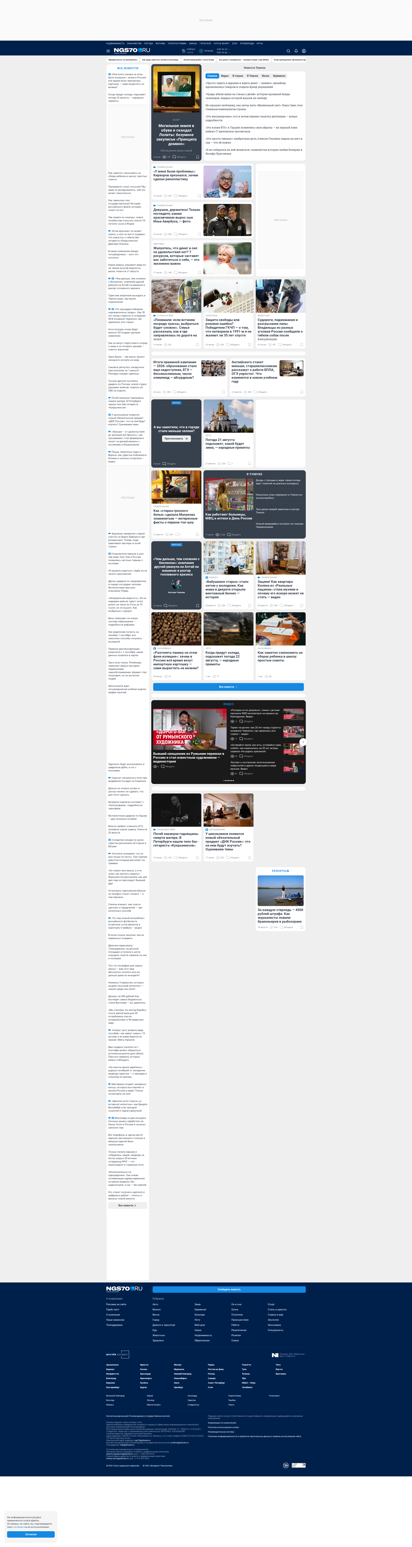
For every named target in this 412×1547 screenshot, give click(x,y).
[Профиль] (304, 50)
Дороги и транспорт (164, 1325)
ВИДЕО (228, 704)
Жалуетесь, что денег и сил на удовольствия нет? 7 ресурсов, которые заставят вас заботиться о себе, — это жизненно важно (176, 256)
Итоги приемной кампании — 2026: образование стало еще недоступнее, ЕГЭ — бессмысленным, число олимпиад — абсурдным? (175, 369)
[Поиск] (288, 50)
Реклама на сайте (116, 1304)
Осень (234, 1309)
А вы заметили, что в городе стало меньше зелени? (176, 429)
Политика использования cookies (223, 1427)
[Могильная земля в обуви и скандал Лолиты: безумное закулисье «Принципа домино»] (176, 89)
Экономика (274, 1325)
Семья (235, 1340)
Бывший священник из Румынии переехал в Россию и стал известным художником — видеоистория (188, 757)
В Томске (254, 474)
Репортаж (280, 871)
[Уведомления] (296, 50)
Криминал (200, 1309)
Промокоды (247, 43)
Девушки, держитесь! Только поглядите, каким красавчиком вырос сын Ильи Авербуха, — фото (176, 215)
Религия (236, 1335)
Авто (155, 1304)
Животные (159, 1335)
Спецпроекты (275, 1330)
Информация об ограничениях (222, 1423)
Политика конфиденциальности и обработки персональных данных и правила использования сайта (254, 1436)
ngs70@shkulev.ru (142, 1440)
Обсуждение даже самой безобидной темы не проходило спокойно (176, 154)
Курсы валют (221, 43)
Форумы (160, 43)
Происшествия (239, 1319)
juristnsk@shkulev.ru (180, 1443)
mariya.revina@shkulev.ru (117, 1458)
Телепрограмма (177, 43)
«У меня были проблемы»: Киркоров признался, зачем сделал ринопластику (175, 175)
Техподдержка (114, 1325)
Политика (237, 1314)
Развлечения (238, 1330)
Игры (260, 43)
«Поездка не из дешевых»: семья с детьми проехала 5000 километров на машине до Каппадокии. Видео (255, 713)
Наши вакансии (115, 1319)
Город (156, 1319)
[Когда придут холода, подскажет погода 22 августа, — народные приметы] (228, 629)
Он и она (236, 1304)
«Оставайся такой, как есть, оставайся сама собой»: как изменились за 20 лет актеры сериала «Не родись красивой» (255, 748)
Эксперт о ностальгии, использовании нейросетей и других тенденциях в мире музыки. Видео (253, 765)
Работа (235, 1325)
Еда (155, 1330)
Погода (148, 43)
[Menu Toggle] (108, 50)
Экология (273, 1319)
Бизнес (157, 1309)
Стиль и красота (277, 1309)
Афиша (193, 43)
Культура (200, 1314)
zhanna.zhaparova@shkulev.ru (119, 1454)
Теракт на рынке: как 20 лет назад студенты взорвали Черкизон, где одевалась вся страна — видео (255, 730)
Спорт (271, 1304)
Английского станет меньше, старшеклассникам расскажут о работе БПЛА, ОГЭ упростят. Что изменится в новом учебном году (254, 371)
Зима (198, 1304)
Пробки (206, 50)
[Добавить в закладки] (198, 157)
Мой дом (200, 1325)
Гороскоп (205, 43)
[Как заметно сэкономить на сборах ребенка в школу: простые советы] (281, 629)
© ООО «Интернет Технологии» (158, 1465)
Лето (197, 1319)
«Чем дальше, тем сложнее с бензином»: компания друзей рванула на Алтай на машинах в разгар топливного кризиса (176, 566)
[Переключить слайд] (303, 742)
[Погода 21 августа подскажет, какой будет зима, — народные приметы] (228, 416)
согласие (18, 1527)
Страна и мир (275, 1314)
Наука (198, 1330)
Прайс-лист (112, 1309)
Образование (202, 1340)
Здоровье (158, 1340)
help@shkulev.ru (127, 1445)
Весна (156, 1314)
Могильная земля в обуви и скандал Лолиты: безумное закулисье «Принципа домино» (176, 134)
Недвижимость (115, 43)
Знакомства (134, 43)
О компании (113, 1314)
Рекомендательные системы (221, 1432)
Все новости (127, 68)
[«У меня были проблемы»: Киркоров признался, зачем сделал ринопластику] (227, 182)
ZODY (235, 43)
